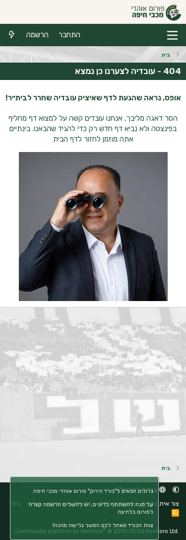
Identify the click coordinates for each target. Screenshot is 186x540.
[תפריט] (172, 35)
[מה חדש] (11, 35)
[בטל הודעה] (19, 486)
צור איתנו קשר (160, 503)
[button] (176, 489)
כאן (112, 512)
